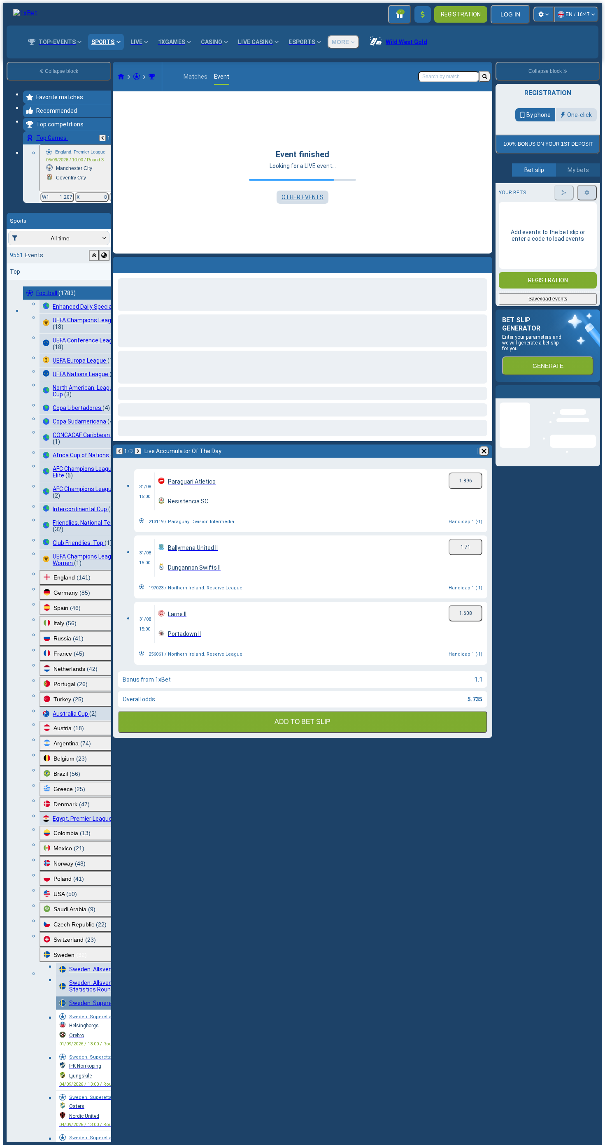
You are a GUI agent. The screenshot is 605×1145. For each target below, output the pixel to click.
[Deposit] (422, 14)
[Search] (485, 76)
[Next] (138, 263)
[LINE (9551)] (121, 76)
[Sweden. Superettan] (152, 76)
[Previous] (102, 138)
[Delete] (484, 263)
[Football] (137, 76)
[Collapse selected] (94, 255)
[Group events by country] (104, 255)
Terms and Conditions (551, 194)
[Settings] (543, 14)
